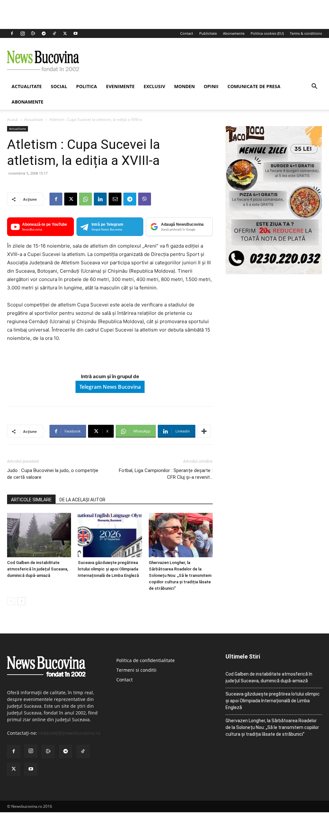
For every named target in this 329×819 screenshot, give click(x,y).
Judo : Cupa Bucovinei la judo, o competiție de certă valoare (52, 474)
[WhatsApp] (85, 199)
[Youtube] (75, 33)
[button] (314, 87)
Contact (186, 33)
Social (59, 86)
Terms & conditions (306, 33)
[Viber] (144, 199)
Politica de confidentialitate (145, 660)
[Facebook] (12, 33)
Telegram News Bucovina (110, 386)
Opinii (211, 86)
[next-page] (21, 601)
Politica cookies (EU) (267, 33)
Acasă (12, 119)
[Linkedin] (100, 199)
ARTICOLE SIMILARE (31, 499)
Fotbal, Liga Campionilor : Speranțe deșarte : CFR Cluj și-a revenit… (166, 474)
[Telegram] (44, 33)
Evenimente (120, 86)
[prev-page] (11, 601)
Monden (184, 86)
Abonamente (234, 33)
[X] (65, 33)
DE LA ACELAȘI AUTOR (82, 499)
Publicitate (208, 33)
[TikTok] (54, 33)
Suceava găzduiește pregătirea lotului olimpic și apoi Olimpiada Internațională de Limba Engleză (108, 569)
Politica (86, 86)
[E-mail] (115, 199)
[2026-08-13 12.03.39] (274, 272)
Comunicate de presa (253, 86)
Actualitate (27, 86)
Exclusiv (154, 86)
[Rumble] (33, 33)
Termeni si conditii (136, 670)
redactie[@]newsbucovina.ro (69, 733)
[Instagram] (22, 33)
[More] (204, 431)
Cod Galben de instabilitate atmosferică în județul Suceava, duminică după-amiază (37, 569)
